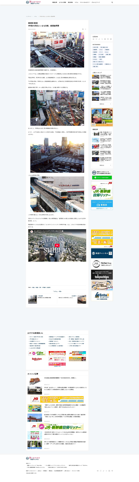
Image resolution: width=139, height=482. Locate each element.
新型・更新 (108, 54)
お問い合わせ (67, 470)
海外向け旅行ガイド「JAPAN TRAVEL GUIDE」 (58, 467)
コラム (76, 2)
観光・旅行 (96, 66)
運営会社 (50, 470)
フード (101, 52)
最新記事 (54, 2)
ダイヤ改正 (101, 54)
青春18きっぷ (108, 64)
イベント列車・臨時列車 (98, 64)
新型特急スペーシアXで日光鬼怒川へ (57, 336)
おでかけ (95, 59)
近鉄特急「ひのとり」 (54, 341)
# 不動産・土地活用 (46, 287)
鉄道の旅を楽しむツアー (54, 343)
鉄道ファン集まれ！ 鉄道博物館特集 (37, 343)
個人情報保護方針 (57, 470)
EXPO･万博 (96, 47)
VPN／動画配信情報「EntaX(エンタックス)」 (36, 467)
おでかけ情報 (62, 2)
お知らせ (39, 470)
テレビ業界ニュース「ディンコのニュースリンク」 (56, 465)
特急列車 (107, 49)
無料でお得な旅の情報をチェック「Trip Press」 (78, 465)
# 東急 (33, 287)
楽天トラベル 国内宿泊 (74, 336)
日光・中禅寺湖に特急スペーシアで (76, 341)
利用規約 (45, 470)
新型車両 (95, 49)
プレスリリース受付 (76, 470)
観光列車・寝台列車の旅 (35, 345)
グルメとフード (96, 2)
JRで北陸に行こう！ (34, 339)
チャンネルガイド (85, 2)
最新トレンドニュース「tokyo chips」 (34, 465)
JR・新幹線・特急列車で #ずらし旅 (76, 339)
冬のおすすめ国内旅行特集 (55, 339)
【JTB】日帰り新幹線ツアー (75, 345)
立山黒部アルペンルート (35, 341)
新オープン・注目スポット (98, 61)
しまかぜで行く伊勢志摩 (35, 348)
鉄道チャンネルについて (31, 470)
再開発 (95, 54)
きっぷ (107, 52)
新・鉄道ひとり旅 (104, 47)
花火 (101, 59)
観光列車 (95, 52)
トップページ (28, 16)
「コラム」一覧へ (57, 291)
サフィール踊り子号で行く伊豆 (36, 336)
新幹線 (95, 56)
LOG (35, 23)
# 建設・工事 (38, 287)
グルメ (101, 49)
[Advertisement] (69, 10)
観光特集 (70, 2)
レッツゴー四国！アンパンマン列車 (76, 343)
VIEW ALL (102, 104)
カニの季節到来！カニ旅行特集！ (56, 345)
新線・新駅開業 (102, 56)
